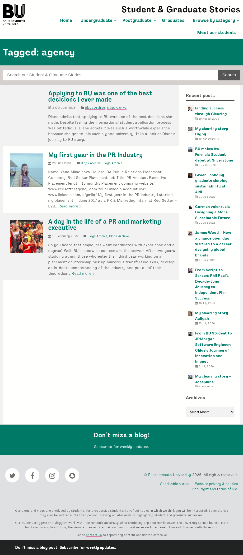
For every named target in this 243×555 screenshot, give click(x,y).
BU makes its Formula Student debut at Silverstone (214, 154)
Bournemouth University (14, 14)
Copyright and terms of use (215, 489)
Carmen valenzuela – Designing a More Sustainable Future (214, 212)
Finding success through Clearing (211, 111)
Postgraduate (137, 20)
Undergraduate (96, 20)
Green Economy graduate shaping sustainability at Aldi (211, 183)
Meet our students (217, 32)
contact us (94, 535)
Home (66, 20)
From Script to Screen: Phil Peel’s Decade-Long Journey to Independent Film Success (212, 284)
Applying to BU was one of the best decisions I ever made (100, 96)
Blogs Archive (95, 108)
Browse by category (214, 20)
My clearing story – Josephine (213, 379)
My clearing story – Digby (213, 131)
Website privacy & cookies (216, 483)
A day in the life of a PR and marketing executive (104, 224)
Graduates (173, 20)
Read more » (69, 206)
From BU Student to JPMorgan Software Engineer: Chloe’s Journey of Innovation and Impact (213, 347)
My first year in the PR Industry (95, 155)
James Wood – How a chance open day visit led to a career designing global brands (213, 244)
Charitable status (174, 483)
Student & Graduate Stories (180, 9)
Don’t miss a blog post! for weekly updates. (65, 547)
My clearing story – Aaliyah (213, 315)
